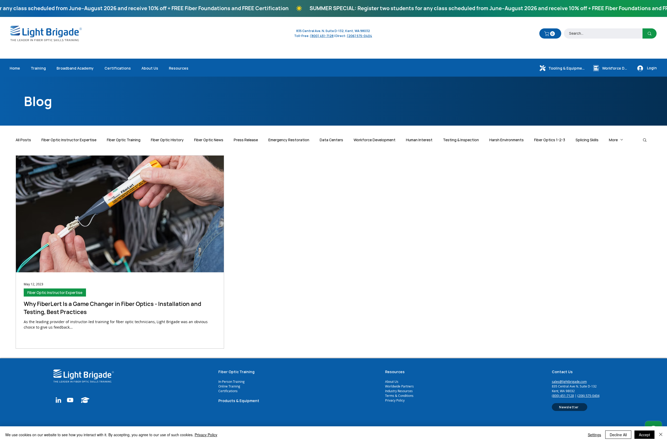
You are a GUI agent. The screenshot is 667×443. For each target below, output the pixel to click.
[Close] (661, 434)
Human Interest (419, 140)
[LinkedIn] (58, 400)
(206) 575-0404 (359, 36)
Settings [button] (594, 434)
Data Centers (331, 140)
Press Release (246, 140)
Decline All (618, 434)
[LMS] (85, 400)
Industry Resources (399, 391)
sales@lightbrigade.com (569, 381)
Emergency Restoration (288, 140)
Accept (644, 434)
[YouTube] (70, 400)
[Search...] (650, 33)
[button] (550, 33)
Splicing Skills (587, 140)
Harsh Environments (506, 140)
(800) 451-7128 (563, 395)
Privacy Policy (395, 400)
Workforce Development (375, 140)
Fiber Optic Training (123, 140)
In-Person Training (231, 381)
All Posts (23, 140)
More (613, 140)
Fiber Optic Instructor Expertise (68, 140)
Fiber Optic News (208, 140)
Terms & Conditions (399, 395)
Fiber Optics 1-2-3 (549, 140)
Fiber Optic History (167, 140)
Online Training (229, 386)
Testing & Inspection (461, 140)
